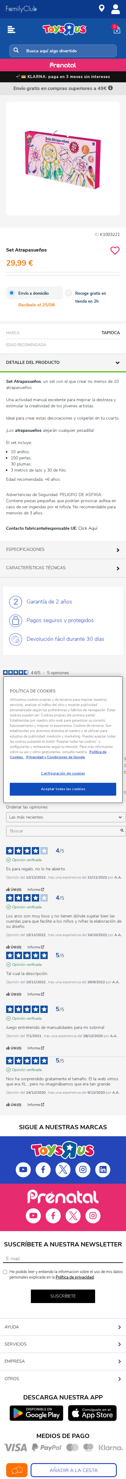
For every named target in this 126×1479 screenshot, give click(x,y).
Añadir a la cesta (74, 1470)
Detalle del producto (33, 362)
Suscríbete (63, 1296)
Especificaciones (25, 549)
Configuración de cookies (63, 773)
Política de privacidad (75, 1277)
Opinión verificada (27, 859)
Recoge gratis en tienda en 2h (90, 297)
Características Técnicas (36, 568)
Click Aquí (87, 528)
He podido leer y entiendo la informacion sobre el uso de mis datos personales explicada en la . (66, 1274)
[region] (63, 739)
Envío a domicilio (33, 293)
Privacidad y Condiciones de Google (55, 757)
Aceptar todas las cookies (63, 788)
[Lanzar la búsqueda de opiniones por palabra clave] (122, 831)
